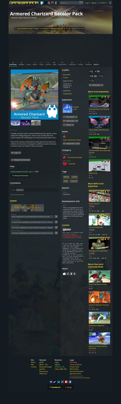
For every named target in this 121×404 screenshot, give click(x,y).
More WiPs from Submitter (96, 184)
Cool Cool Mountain (96, 227)
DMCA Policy (74, 369)
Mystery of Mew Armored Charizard (98, 347)
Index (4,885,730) (61, 369)
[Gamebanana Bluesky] (58, 382)
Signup (93, 3)
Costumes (44, 28)
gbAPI (41, 362)
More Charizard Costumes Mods (95, 265)
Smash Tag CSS (94, 204)
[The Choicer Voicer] (42, 3)
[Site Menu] (110, 3)
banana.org (43, 371)
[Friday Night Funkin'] (49, 3)
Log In (87, 3)
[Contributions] (69, 77)
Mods (37, 28)
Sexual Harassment (76, 371)
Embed (13, 200)
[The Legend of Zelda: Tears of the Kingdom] (56, 3)
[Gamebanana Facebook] (69, 382)
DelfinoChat (93, 173)
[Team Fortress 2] (52, 3)
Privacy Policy (74, 367)
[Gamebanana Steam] (54, 382)
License (65, 225)
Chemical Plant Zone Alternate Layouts (99, 151)
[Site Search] (81, 2)
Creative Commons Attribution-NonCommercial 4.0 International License (72, 235)
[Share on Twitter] (67, 273)
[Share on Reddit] (64, 273)
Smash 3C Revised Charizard (99, 305)
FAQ (32, 364)
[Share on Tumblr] (74, 273)
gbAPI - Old (43, 364)
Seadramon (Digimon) (96, 326)
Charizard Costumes (56, 28)
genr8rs (42, 369)
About (33, 362)
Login (57, 362)
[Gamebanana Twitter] (62, 382)
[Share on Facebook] (71, 273)
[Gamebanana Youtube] (66, 382)
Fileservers (43, 374)
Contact (33, 367)
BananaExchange (45, 367)
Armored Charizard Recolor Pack (75, 28)
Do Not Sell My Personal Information (80, 378)
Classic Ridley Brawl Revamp (99, 130)
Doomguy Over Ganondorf (98, 251)
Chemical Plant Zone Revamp (99, 109)
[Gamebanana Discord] (51, 382)
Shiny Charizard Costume (98, 284)
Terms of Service (76, 364)
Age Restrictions (75, 374)
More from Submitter (98, 91)
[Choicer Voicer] (45, 3)
